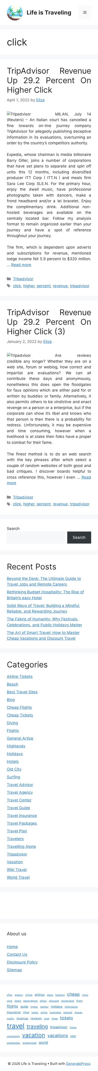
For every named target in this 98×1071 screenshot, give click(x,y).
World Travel (18, 877)
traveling (37, 1026)
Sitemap (14, 970)
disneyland (67, 1000)
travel (15, 1026)
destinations (30, 1000)
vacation (33, 1035)
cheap (73, 994)
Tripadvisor (23, 279)
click (17, 286)
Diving (12, 723)
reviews (36, 1018)
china (85, 995)
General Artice (20, 738)
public (10, 1018)
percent (44, 286)
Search (13, 528)
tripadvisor (79, 286)
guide (24, 1006)
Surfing (13, 777)
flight (79, 1000)
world (43, 1042)
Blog (11, 699)
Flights (13, 730)
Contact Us (17, 954)
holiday (44, 1006)
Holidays (15, 753)
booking (60, 995)
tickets (66, 1018)
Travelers (15, 838)
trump (73, 1027)
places (78, 1012)
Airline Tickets (20, 676)
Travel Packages (22, 823)
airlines (40, 994)
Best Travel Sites (22, 692)
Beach (12, 684)
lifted (26, 1012)
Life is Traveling (49, 12)
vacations (57, 1035)
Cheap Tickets (20, 715)
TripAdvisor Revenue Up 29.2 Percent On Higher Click (49, 80)
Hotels (13, 761)
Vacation (15, 862)
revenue (60, 286)
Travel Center (19, 800)
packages (55, 1012)
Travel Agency (20, 792)
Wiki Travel (17, 869)
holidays (56, 1006)
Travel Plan (17, 831)
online (44, 1012)
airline (28, 995)
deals (18, 1000)
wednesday (13, 1042)
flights (12, 1006)
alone (50, 995)
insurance (14, 1012)
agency (19, 995)
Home (12, 946)
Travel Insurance (22, 815)
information (71, 1006)
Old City (14, 769)
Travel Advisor (20, 784)
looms (34, 1012)
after (9, 995)
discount (54, 1000)
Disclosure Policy (22, 962)
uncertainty (13, 1036)
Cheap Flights (19, 707)
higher (28, 286)
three (55, 1018)
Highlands (16, 746)
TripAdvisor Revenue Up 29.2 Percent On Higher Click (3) (49, 321)
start (46, 1018)
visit (73, 1036)
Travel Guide (18, 808)
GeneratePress (78, 1063)
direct (43, 1000)
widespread (29, 1042)
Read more (21, 264)
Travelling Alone (21, 846)
